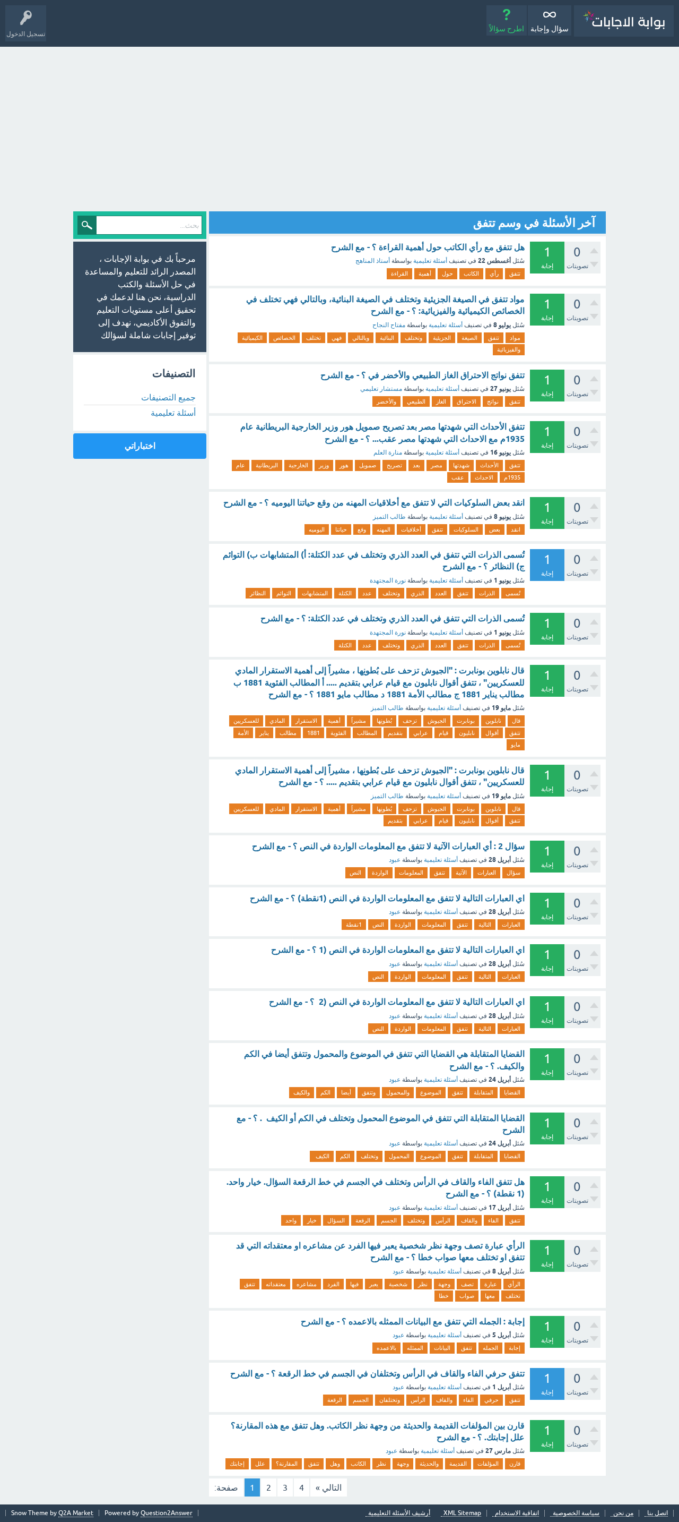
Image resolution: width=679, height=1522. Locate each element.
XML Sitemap (462, 1513)
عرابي (420, 733)
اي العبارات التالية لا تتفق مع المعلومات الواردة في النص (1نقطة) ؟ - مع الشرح (387, 898)
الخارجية (298, 465)
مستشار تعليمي (381, 388)
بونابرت (466, 720)
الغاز (441, 401)
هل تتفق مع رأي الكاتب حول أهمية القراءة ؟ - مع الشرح (428, 247)
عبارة (490, 1284)
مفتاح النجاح (388, 325)
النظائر (258, 593)
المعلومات (411, 872)
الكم (325, 1092)
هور (344, 465)
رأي (494, 273)
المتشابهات (315, 593)
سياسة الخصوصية (576, 1513)
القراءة (399, 273)
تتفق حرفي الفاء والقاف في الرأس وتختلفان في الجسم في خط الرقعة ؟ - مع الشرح (377, 1374)
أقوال (492, 733)
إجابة (514, 1348)
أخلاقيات (411, 529)
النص (355, 872)
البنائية (387, 338)
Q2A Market (75, 1513)
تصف (467, 1284)
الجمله (490, 1348)
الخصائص (284, 338)
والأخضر (386, 401)
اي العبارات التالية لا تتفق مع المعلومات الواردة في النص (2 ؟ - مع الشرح (397, 1002)
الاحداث (484, 477)
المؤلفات (488, 1463)
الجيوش (437, 720)
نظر (423, 1284)
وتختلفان (389, 1400)
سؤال (513, 872)
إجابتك (237, 1463)
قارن (514, 1463)
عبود (395, 859)
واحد (291, 1220)
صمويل (367, 465)
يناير (264, 733)
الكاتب (471, 273)
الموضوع (430, 1092)
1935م (512, 477)
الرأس (443, 1220)
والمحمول (398, 1092)
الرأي (514, 1284)
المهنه (383, 529)
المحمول (399, 1156)
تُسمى (513, 593)
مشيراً (358, 720)
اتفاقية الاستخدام (517, 1513)
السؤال (336, 1220)
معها (490, 1296)
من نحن (623, 1513)
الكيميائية (252, 338)
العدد (441, 593)
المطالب (367, 733)
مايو (515, 744)
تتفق (514, 273)
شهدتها (461, 465)
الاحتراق (466, 401)
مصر (436, 465)
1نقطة (354, 924)
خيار (312, 1220)
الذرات (487, 593)
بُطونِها (384, 720)
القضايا (512, 1092)
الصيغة (469, 338)
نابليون (467, 733)
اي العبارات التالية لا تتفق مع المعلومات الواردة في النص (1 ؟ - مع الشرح (398, 950)
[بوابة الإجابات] (624, 21)
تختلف (313, 338)
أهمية (425, 273)
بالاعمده (386, 1348)
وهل (335, 1463)
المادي (277, 720)
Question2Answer (167, 1513)
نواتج (493, 401)
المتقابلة (483, 1092)
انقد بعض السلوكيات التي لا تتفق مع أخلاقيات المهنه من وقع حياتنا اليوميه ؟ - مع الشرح (374, 503)
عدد (367, 593)
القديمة (458, 1463)
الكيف (321, 1156)
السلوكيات (466, 529)
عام (240, 465)
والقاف (469, 1220)
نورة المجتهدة (388, 580)
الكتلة (345, 593)
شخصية (398, 1284)
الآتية (461, 872)
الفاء (493, 1220)
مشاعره (307, 1284)
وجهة (444, 1284)
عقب (457, 477)
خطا (444, 1296)
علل (260, 1463)
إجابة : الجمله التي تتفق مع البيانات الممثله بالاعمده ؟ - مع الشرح (413, 1321)
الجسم (389, 1220)
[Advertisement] (339, 126)
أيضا (346, 1092)
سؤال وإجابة (549, 28)
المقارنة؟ (287, 1463)
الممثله (415, 1348)
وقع (362, 529)
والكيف (301, 1092)
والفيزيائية (508, 349)
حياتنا (341, 529)
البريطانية (267, 465)
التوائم (283, 593)
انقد (515, 529)
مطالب (288, 733)
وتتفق (369, 1092)
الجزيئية (442, 338)
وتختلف (413, 338)
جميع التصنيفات (168, 397)
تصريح (394, 465)
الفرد (333, 1284)
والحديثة (429, 1463)
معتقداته (276, 1284)
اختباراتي (140, 446)
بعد (416, 465)
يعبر (373, 1284)
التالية (484, 924)
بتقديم (395, 733)
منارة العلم (387, 452)
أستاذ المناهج (372, 260)
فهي (337, 338)
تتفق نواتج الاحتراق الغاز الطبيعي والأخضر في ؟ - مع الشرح (422, 375)
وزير (324, 465)
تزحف (410, 720)
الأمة (243, 733)
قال (516, 720)
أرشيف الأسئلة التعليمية (399, 1513)
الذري (417, 593)
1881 (313, 733)
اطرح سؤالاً (506, 28)
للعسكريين (246, 720)
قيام (443, 733)
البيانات (442, 1348)
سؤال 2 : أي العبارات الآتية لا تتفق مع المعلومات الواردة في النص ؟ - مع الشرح (388, 846)
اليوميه (317, 529)
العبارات (486, 872)
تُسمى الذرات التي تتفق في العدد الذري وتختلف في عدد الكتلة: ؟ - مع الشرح (392, 618)
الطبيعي (416, 401)
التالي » (329, 1487)
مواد (515, 338)
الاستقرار (306, 720)
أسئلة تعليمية (430, 260)
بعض (494, 529)
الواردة (380, 872)
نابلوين (493, 720)
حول (447, 273)
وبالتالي (360, 338)
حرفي (491, 1400)
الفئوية (338, 733)
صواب (466, 1296)
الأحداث (489, 465)
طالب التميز (389, 516)
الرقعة (362, 1220)
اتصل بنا (657, 1513)
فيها (354, 1284)
